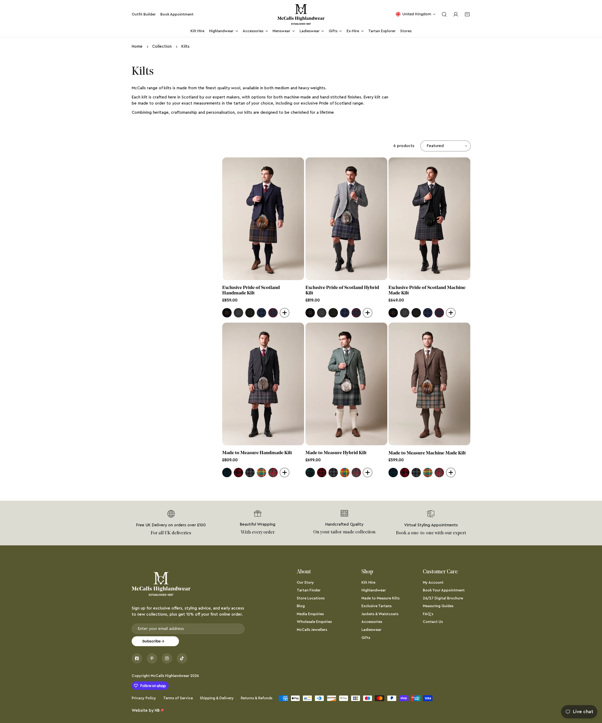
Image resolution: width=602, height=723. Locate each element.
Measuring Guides (438, 606)
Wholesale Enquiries (314, 622)
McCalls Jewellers (312, 630)
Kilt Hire (368, 582)
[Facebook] (137, 658)
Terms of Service (178, 698)
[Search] (444, 14)
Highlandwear (373, 590)
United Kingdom (416, 14)
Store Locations (311, 598)
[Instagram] (167, 658)
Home (137, 46)
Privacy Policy (144, 698)
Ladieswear (371, 630)
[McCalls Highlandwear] (301, 14)
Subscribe (151, 641)
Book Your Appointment (444, 590)
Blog (301, 606)
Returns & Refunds (256, 698)
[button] (467, 14)
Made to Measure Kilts (380, 598)
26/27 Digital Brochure (443, 598)
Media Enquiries (310, 614)
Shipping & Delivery (217, 698)
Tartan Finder (309, 590)
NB (157, 710)
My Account (433, 582)
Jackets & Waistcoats (379, 614)
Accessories (371, 622)
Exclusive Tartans (376, 606)
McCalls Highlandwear (170, 676)
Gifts (365, 638)
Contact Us (433, 622)
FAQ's (428, 614)
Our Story (305, 582)
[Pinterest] (152, 658)
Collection (162, 46)
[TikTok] (182, 658)
